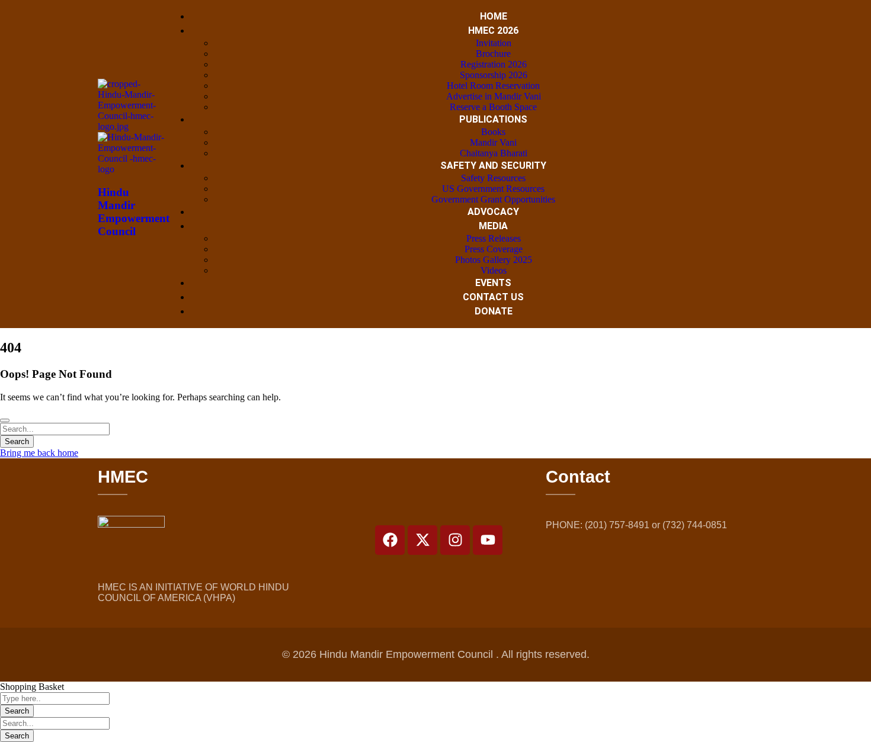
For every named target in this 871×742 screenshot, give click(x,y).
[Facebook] (390, 540)
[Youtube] (487, 540)
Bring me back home (39, 453)
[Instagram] (455, 540)
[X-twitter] (422, 540)
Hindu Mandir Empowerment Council (133, 211)
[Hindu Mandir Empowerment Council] (132, 126)
